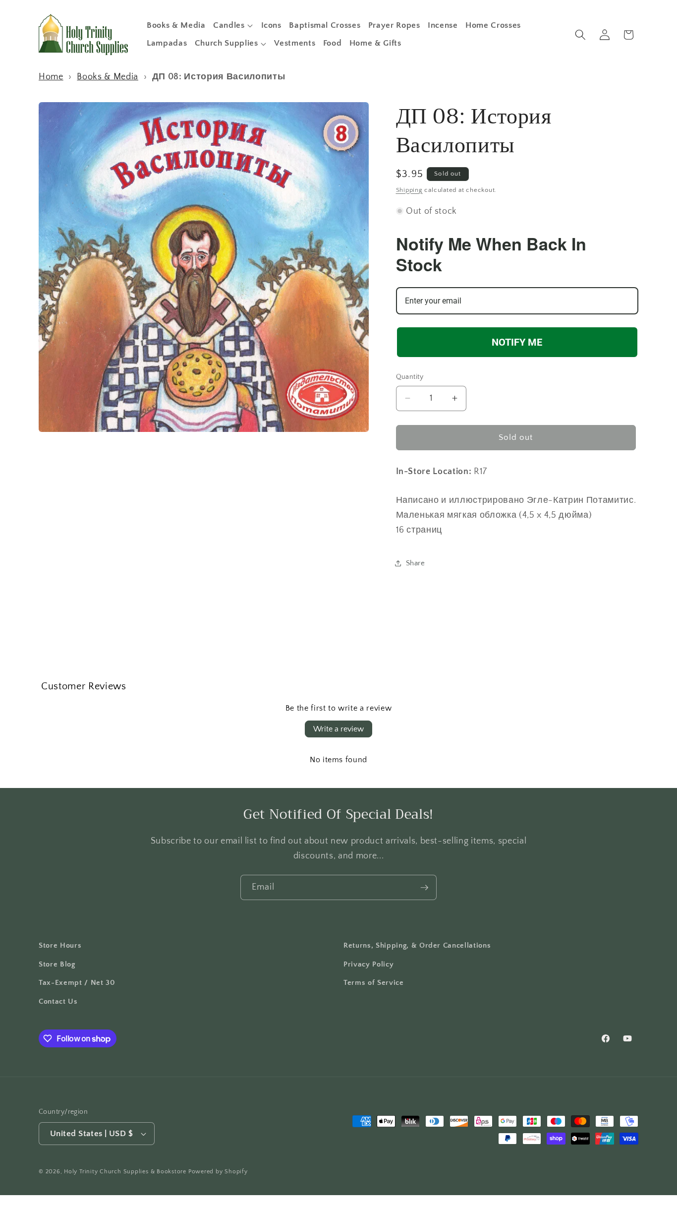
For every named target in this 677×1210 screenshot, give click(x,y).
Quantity (410, 377)
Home (51, 77)
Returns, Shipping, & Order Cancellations (417, 945)
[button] (233, 25)
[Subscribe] (424, 888)
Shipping (409, 189)
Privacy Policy (368, 964)
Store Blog (57, 964)
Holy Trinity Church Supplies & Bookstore (125, 1171)
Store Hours (60, 945)
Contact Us (58, 1001)
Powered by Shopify (218, 1171)
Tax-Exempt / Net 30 (77, 982)
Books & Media (107, 77)
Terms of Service (373, 982)
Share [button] (415, 563)
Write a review (338, 729)
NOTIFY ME (517, 342)
